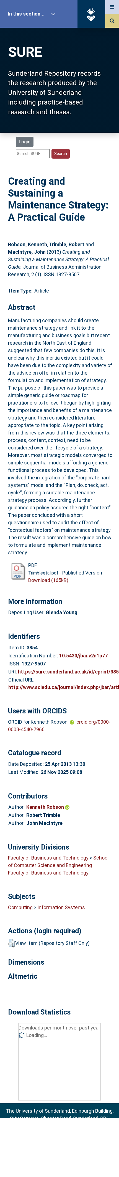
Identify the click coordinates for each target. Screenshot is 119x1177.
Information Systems (61, 907)
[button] (11, 943)
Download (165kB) (48, 580)
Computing (20, 907)
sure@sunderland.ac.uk (67, 1133)
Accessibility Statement (59, 1164)
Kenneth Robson (45, 807)
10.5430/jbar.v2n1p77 (83, 656)
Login (24, 141)
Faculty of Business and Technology (48, 858)
